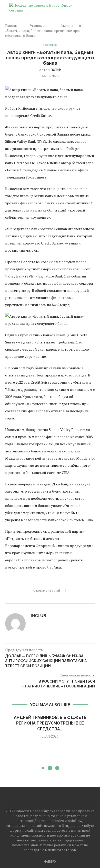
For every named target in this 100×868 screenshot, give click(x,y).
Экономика (38, 25)
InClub (56, 69)
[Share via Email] (50, 597)
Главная (11, 25)
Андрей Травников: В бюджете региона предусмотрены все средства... (50, 723)
